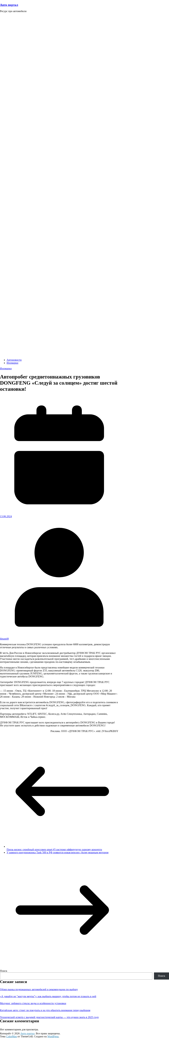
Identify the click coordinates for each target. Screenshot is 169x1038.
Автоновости (14, 359)
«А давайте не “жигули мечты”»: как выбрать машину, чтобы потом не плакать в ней (48, 996)
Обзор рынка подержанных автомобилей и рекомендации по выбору (39, 989)
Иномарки (12, 362)
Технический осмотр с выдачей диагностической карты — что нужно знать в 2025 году (49, 1017)
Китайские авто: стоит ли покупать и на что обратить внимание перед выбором (45, 1010)
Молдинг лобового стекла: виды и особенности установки (33, 1003)
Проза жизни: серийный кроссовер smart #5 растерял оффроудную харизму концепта (54, 849)
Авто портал (9, 5)
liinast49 (4, 638)
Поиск (3, 970)
